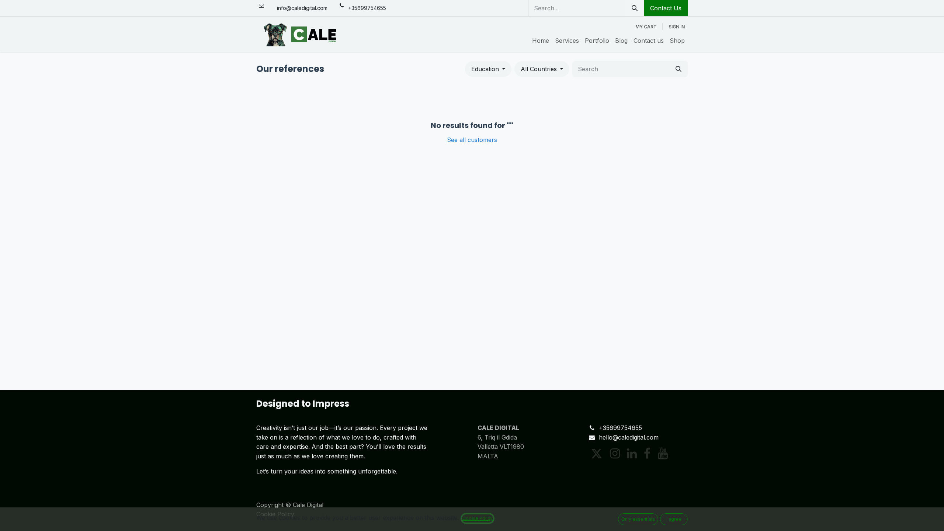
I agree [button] (673, 519)
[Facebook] (647, 453)
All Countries (539, 69)
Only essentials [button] (638, 519)
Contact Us (665, 8)
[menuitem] (540, 41)
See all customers (472, 139)
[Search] (634, 8)
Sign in (677, 27)
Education (485, 69)
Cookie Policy (477, 518)
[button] (488, 69)
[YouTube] (662, 453)
